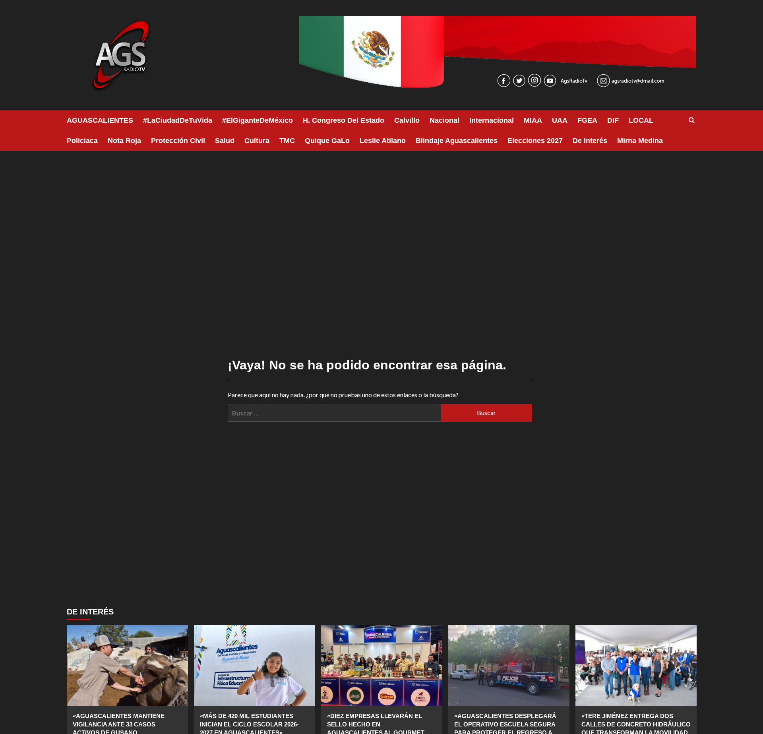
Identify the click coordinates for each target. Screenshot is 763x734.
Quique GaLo (327, 141)
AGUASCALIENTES (100, 120)
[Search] (692, 120)
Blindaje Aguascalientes (457, 141)
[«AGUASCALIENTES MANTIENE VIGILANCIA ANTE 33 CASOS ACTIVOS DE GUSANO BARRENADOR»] (127, 665)
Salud (224, 141)
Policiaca (82, 141)
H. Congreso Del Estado (343, 120)
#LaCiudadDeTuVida (177, 120)
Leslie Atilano (383, 141)
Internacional (491, 120)
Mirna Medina (640, 141)
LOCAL (641, 120)
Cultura (256, 141)
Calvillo (407, 120)
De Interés (590, 141)
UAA (559, 120)
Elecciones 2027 (535, 141)
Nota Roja (124, 141)
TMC (287, 141)
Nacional (444, 120)
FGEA (587, 120)
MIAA (533, 120)
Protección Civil (178, 141)
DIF (613, 120)
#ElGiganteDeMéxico (257, 120)
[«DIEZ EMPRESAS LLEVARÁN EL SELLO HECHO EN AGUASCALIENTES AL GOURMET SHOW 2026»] (381, 665)
